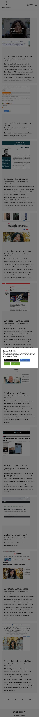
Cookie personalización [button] (11, 360)
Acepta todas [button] (15, 364)
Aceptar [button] (7, 364)
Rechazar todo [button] (25, 360)
